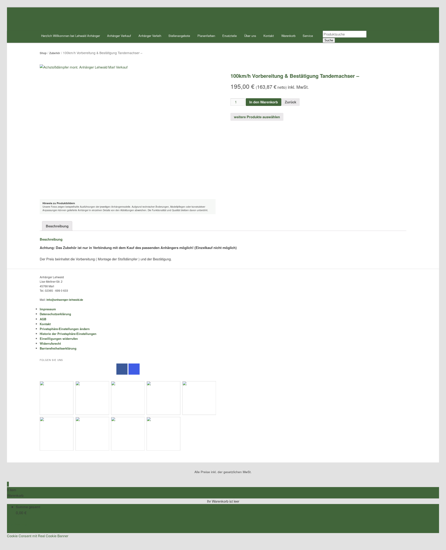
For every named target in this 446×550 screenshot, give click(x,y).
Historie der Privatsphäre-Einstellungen (68, 333)
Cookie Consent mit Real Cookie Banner (37, 535)
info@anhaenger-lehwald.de (64, 300)
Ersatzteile (229, 35)
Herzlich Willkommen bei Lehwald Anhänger (70, 35)
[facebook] (122, 369)
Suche (329, 40)
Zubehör (54, 53)
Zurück (290, 102)
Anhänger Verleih (149, 35)
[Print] (8, 547)
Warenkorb (288, 35)
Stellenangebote (179, 35)
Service (308, 35)
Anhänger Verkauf (119, 35)
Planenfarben (206, 35)
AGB (43, 319)
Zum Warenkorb (19, 524)
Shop (43, 53)
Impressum (48, 309)
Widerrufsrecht (50, 343)
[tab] (57, 226)
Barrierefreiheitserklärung (58, 348)
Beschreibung (57, 226)
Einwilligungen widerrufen (59, 338)
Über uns (250, 35)
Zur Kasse (15, 529)
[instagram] (134, 369)
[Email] (8, 541)
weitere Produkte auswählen (257, 116)
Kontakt (268, 35)
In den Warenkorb (263, 102)
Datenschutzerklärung (55, 314)
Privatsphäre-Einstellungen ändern (65, 329)
